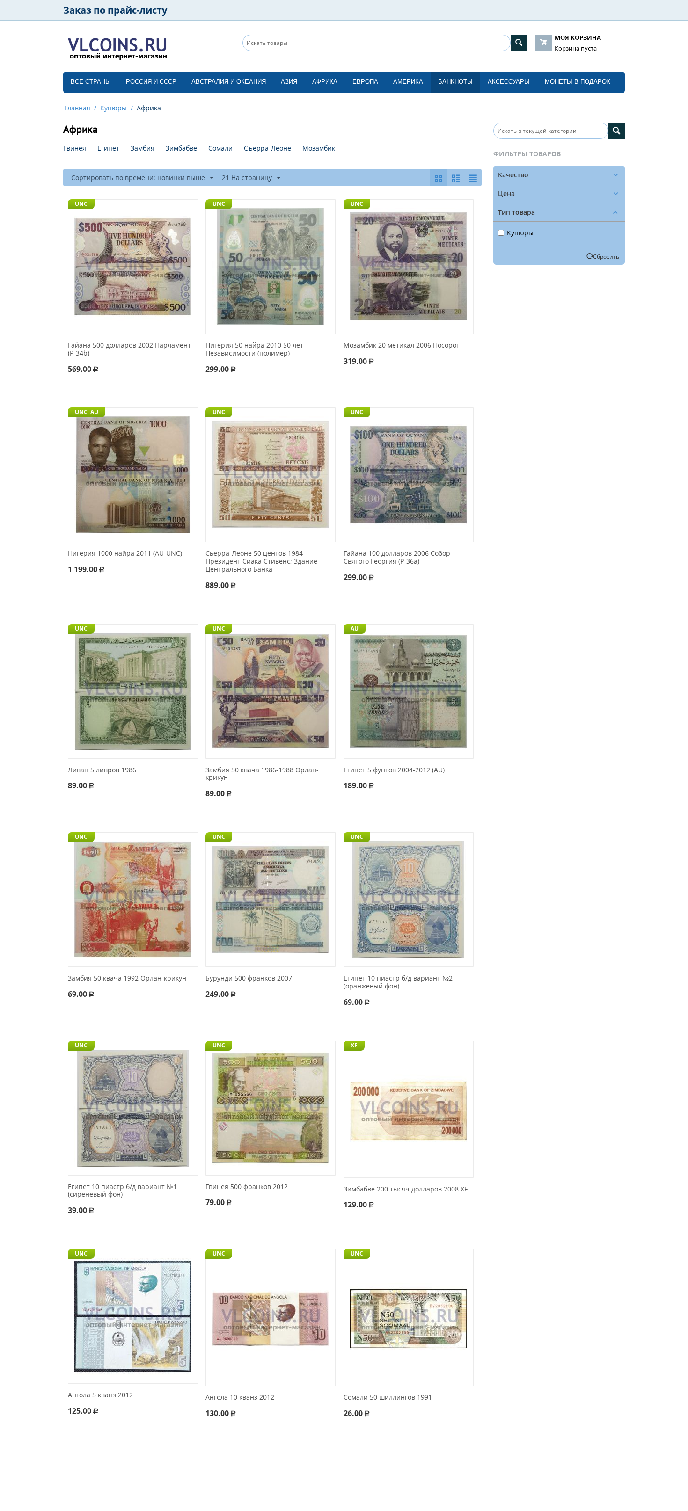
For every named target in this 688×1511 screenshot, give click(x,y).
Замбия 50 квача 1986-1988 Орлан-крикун (262, 774)
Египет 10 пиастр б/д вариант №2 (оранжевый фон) (398, 982)
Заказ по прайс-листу (115, 10)
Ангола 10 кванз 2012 (239, 1398)
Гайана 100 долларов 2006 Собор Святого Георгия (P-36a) (397, 558)
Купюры (113, 107)
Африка (324, 81)
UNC (81, 204)
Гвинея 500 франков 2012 (246, 1187)
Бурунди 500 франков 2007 (248, 978)
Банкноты (455, 81)
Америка (408, 81)
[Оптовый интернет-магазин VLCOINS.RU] (117, 47)
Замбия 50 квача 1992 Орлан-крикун (127, 978)
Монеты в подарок (577, 81)
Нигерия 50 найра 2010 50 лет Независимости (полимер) (254, 349)
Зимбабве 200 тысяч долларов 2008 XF (406, 1189)
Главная (77, 107)
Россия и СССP (151, 81)
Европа (365, 81)
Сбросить (606, 256)
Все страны (91, 81)
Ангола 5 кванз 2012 (100, 1395)
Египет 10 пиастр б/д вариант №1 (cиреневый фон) (122, 1191)
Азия (289, 81)
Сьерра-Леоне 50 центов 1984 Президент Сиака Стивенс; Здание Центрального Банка (261, 561)
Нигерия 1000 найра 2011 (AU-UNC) (125, 554)
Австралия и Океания (228, 81)
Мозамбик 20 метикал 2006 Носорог (401, 345)
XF (354, 1045)
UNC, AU (86, 412)
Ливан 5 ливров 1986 (102, 770)
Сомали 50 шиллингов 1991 (388, 1398)
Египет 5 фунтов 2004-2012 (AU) (394, 770)
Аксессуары (509, 81)
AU (355, 628)
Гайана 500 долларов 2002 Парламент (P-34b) (129, 349)
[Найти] (519, 43)
